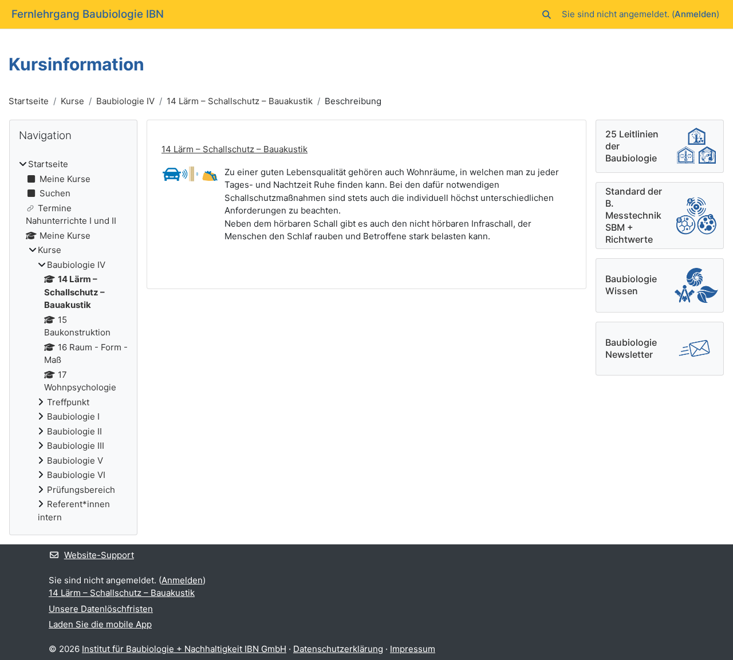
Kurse (72, 101)
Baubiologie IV (125, 101)
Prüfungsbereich (81, 489)
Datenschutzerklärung (338, 648)
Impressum (412, 648)
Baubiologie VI (76, 474)
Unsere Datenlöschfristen (101, 608)
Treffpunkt (68, 402)
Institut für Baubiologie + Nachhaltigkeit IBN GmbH (184, 648)
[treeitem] (73, 341)
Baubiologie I (73, 416)
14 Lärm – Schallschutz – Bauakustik (240, 101)
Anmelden (695, 14)
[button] (546, 14)
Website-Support (99, 555)
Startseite (29, 101)
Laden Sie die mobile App (100, 624)
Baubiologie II (74, 431)
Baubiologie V (75, 460)
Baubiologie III (75, 445)
